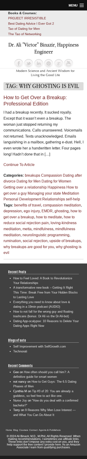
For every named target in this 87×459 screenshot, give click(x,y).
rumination (12, 241)
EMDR (47, 211)
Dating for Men (28, 181)
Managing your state (44, 193)
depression (12, 211)
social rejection (35, 241)
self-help (73, 199)
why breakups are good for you (28, 247)
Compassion (51, 175)
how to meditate (49, 217)
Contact (33, 430)
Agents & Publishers (50, 430)
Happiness (56, 187)
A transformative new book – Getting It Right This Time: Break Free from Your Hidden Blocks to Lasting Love (45, 292)
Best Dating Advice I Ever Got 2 (31, 23)
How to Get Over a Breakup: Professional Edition (35, 100)
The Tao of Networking (24, 34)
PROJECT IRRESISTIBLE (27, 18)
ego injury (32, 211)
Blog (15, 430)
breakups (32, 175)
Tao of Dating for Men (24, 28)
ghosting (62, 211)
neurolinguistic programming (46, 235)
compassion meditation (62, 205)
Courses (23, 430)
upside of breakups (65, 241)
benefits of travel (27, 205)
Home (9, 430)
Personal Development (22, 199)
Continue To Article (19, 165)
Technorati (20, 351)
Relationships (53, 199)
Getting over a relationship (25, 187)
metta (27, 229)
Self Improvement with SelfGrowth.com (39, 346)
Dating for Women (56, 181)
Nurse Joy (20, 400)
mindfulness (43, 229)
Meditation (70, 193)
